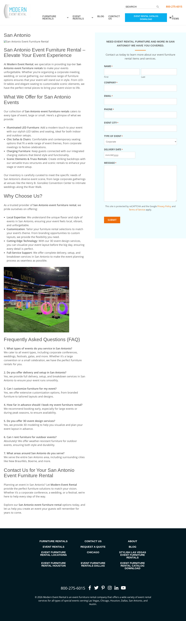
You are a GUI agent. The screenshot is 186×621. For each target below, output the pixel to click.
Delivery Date (113, 149)
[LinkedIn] (116, 588)
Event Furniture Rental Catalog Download (132, 566)
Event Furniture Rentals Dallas (93, 564)
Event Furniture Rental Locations (53, 553)
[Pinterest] (103, 588)
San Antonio (135, 600)
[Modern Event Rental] (17, 11)
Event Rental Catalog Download (146, 18)
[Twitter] (96, 588)
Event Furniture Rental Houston (53, 564)
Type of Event (113, 136)
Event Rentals (78, 17)
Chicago (93, 552)
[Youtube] (123, 588)
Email (108, 96)
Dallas (124, 600)
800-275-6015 (174, 6)
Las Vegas (93, 600)
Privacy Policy (164, 206)
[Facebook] (89, 588)
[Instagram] (110, 588)
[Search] (157, 6)
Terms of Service (137, 209)
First (106, 76)
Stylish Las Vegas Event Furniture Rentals (132, 555)
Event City (111, 123)
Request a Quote (93, 546)
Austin (92, 604)
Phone (109, 109)
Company (110, 82)
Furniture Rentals (49, 17)
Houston (115, 600)
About (132, 541)
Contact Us (114, 17)
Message (110, 163)
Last (143, 76)
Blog (100, 16)
